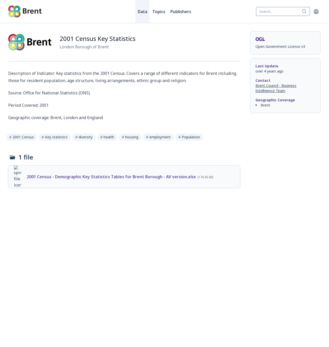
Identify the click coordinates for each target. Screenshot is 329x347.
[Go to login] (316, 11)
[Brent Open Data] (25, 11)
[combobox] (283, 11)
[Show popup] (306, 11)
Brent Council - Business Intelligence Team (275, 88)
